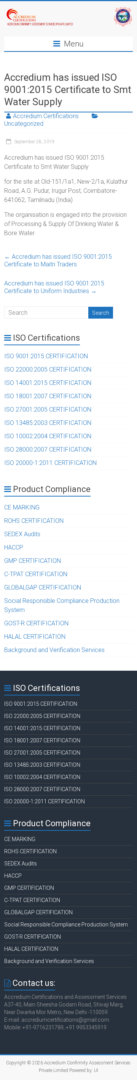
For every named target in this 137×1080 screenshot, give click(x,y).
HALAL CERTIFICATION (34, 636)
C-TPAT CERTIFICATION (35, 574)
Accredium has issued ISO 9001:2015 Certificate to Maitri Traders (58, 260)
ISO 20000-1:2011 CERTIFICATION (50, 462)
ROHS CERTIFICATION (34, 520)
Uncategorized (23, 123)
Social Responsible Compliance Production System (66, 924)
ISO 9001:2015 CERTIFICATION (46, 356)
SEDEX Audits (22, 534)
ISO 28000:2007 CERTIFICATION (47, 449)
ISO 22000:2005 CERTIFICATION (47, 369)
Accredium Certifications (46, 116)
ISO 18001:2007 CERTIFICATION (47, 396)
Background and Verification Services (54, 650)
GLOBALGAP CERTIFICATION (42, 587)
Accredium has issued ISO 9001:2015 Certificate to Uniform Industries (54, 287)
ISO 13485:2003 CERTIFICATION (47, 422)
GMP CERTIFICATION (32, 560)
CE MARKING (22, 507)
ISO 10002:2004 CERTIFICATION (47, 436)
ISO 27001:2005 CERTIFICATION (47, 409)
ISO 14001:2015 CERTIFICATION (47, 382)
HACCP (13, 547)
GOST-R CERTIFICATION (36, 623)
